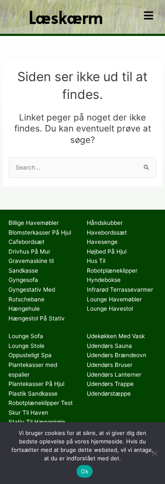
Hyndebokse (104, 279)
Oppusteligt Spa (30, 355)
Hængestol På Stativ (36, 318)
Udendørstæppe (109, 393)
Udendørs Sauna (109, 345)
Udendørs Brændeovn (116, 355)
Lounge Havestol (110, 308)
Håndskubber (105, 222)
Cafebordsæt (26, 241)
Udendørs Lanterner (114, 374)
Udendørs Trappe (110, 383)
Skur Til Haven (28, 412)
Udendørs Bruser (109, 364)
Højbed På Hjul (106, 251)
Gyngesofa (23, 279)
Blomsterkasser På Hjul (39, 232)
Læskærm (66, 16)
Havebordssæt (107, 232)
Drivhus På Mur (29, 251)
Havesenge (102, 241)
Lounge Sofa (25, 336)
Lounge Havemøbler (114, 299)
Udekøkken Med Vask (116, 336)
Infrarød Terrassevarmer (120, 289)
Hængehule (24, 308)
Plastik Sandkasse (33, 393)
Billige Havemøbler (33, 222)
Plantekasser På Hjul (36, 383)
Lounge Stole (26, 345)
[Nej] (154, 453)
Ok (84, 471)
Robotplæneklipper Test (40, 402)
